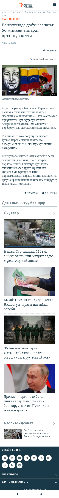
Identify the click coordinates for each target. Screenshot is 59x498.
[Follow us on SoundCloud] (41, 458)
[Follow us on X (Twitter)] (12, 458)
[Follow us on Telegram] (27, 458)
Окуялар (11, 213)
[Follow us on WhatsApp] (5, 465)
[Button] (50, 50)
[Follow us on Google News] (34, 458)
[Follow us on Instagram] (49, 458)
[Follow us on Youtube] (19, 458)
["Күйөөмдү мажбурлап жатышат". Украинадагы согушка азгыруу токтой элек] (29, 330)
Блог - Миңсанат (18, 423)
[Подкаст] (19, 465)
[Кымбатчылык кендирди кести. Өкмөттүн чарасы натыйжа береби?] (29, 281)
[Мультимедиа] (18, 494)
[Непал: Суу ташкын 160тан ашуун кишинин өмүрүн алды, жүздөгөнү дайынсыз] (29, 233)
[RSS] (12, 465)
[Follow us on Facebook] (5, 458)
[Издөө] (41, 494)
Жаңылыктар (11, 19)
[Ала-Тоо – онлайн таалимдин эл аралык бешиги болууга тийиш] (13, 434)
